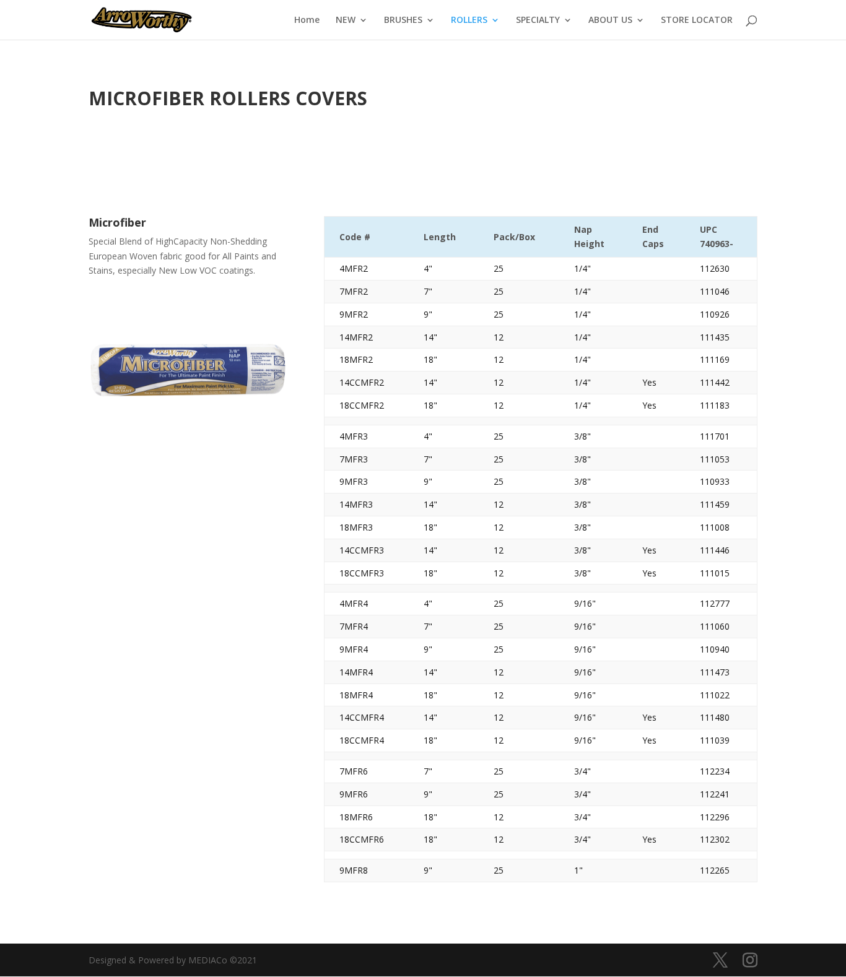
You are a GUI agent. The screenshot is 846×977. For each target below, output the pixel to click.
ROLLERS (469, 20)
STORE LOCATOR (697, 20)
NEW (345, 20)
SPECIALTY (538, 20)
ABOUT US (610, 20)
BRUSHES (403, 20)
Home (307, 20)
